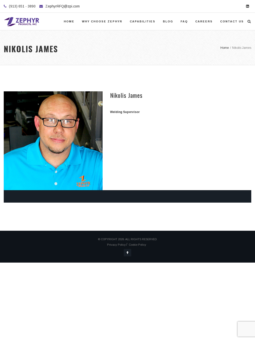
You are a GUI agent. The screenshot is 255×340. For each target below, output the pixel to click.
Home (69, 21)
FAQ (184, 21)
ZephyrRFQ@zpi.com (62, 6)
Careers (204, 21)
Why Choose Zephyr (102, 21)
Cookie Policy (137, 244)
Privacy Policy (116, 244)
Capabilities (142, 21)
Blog (168, 21)
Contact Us (232, 21)
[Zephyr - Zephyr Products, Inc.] (22, 21)
